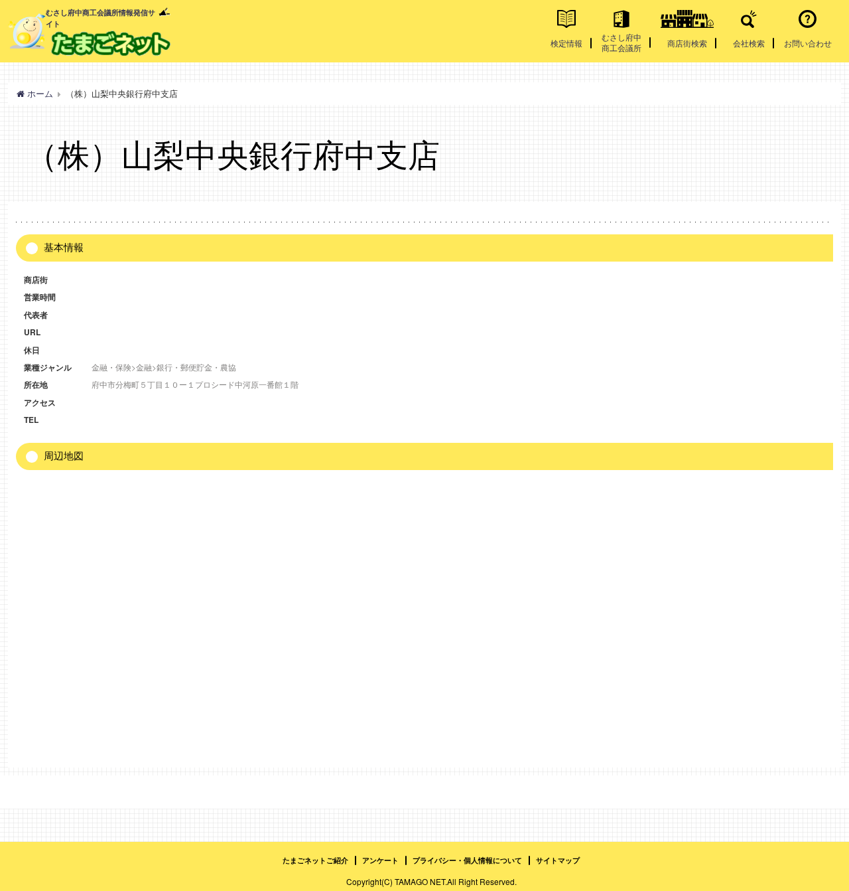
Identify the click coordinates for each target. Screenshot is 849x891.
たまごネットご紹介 (315, 860)
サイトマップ (558, 860)
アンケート (380, 860)
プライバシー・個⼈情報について (467, 860)
